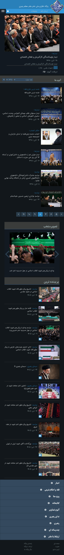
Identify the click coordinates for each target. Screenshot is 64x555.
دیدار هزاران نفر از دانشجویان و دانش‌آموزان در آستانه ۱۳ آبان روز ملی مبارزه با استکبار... (20, 156)
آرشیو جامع (56, 549)
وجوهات (34, 11)
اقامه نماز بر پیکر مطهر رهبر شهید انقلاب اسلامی (22, 309)
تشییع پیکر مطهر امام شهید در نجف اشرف (21, 425)
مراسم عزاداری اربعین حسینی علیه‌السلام (24, 196)
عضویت (57, 546)
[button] (3, 11)
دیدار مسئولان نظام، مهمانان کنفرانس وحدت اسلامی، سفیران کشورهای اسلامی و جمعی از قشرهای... (20, 114)
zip (45, 71)
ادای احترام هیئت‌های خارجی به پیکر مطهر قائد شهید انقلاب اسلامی (21, 348)
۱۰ (29, 214)
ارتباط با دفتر (53, 536)
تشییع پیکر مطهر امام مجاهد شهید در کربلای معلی (20, 406)
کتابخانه (55, 503)
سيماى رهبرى (32, 366)
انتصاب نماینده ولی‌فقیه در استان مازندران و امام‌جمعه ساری (24, 135)
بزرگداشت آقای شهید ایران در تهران (18, 443)
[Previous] (61, 214)
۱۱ (23, 214)
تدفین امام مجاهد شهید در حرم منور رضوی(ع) (22, 387)
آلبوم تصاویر (54, 510)
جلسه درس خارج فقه (31, 89)
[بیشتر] (55, 68)
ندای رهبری (54, 516)
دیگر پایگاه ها (28, 549)
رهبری (56, 523)
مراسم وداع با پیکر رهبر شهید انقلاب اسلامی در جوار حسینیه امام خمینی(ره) (32, 270)
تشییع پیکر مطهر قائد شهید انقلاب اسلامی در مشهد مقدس (22, 290)
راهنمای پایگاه (28, 543)
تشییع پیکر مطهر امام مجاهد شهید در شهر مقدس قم (20, 464)
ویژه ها (56, 496)
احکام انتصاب (34, 130)
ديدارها (55, 53)
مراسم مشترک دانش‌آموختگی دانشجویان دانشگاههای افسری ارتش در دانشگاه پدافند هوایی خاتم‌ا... (21, 178)
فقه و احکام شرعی (52, 489)
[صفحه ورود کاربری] (8, 11)
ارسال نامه (44, 11)
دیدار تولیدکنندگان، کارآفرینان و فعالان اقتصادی (38, 57)
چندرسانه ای (54, 530)
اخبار (57, 483)
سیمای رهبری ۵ (20, 366)
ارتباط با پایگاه (28, 546)
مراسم (37, 171)
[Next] (18, 214)
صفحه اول (57, 543)
